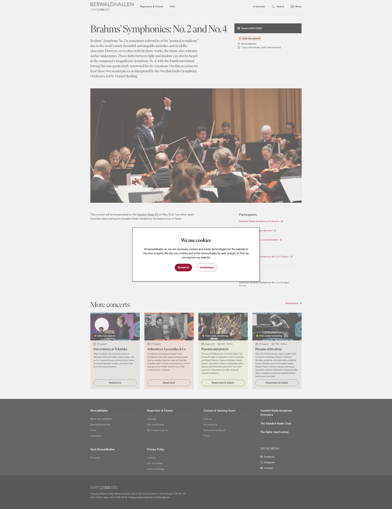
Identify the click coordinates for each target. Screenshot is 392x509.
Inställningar (207, 267)
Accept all (183, 267)
